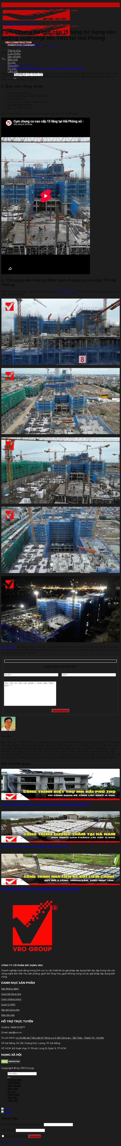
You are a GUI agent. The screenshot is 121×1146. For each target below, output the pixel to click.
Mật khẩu (8, 1130)
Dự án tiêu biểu (30, 24)
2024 (3, 24)
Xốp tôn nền (8, 1015)
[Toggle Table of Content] (3, 59)
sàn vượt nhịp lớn (66, 291)
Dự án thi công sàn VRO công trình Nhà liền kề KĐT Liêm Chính (40, 888)
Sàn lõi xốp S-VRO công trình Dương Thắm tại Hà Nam (35, 846)
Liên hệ (12, 71)
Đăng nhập (35, 1136)
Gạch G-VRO (8, 1004)
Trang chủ (14, 50)
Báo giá (13, 59)
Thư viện (13, 1094)
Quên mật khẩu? (12, 1142)
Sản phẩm (14, 56)
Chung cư (11, 24)
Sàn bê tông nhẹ (10, 1010)
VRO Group (8, 646)
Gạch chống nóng (11, 999)
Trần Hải (53, 45)
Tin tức (12, 1097)
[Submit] (9, 1077)
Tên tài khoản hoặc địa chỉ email (22, 1124)
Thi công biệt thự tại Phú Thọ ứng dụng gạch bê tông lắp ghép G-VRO (44, 803)
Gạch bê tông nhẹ (11, 994)
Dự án (12, 62)
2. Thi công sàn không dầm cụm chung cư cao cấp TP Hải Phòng (47, 68)
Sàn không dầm (10, 988)
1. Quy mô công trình (21, 65)
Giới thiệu (14, 1082)
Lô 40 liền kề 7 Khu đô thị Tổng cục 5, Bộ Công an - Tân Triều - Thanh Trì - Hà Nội (60, 1037)
